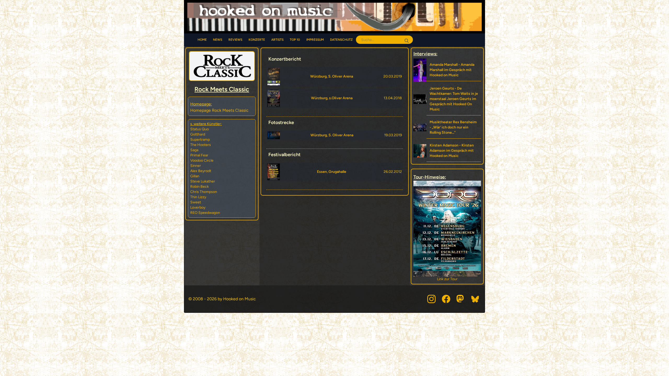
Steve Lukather (202, 181)
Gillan (194, 176)
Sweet (195, 202)
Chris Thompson (203, 192)
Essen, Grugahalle (331, 171)
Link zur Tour (447, 279)
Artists (277, 40)
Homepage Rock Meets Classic (219, 110)
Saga (194, 150)
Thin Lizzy (198, 197)
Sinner (195, 165)
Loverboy (197, 207)
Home (202, 40)
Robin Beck (199, 186)
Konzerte (257, 40)
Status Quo (199, 129)
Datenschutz (341, 40)
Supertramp (200, 139)
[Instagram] (431, 299)
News (217, 40)
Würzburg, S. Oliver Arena (331, 76)
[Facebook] (446, 299)
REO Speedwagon (205, 212)
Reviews (235, 40)
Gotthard (197, 134)
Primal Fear (199, 155)
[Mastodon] (460, 299)
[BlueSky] (475, 299)
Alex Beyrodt (200, 171)
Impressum (315, 40)
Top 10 (295, 40)
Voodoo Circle (202, 160)
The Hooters (200, 145)
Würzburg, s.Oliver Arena (332, 98)
